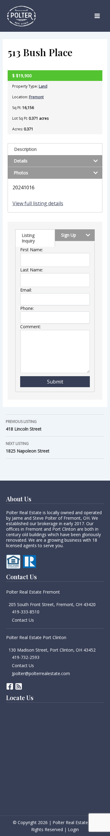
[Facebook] (9, 686)
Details (21, 161)
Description (25, 149)
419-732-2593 (25, 657)
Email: (26, 290)
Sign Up (68, 235)
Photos (21, 173)
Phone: (27, 308)
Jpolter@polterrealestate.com (41, 673)
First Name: (31, 250)
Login (73, 829)
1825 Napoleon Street (28, 447)
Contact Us (23, 620)
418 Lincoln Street (24, 425)
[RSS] (18, 686)
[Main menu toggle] (97, 16)
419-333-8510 (25, 612)
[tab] (55, 149)
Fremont (36, 97)
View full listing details (38, 203)
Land (43, 86)
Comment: (30, 326)
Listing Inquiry (28, 238)
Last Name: (31, 270)
